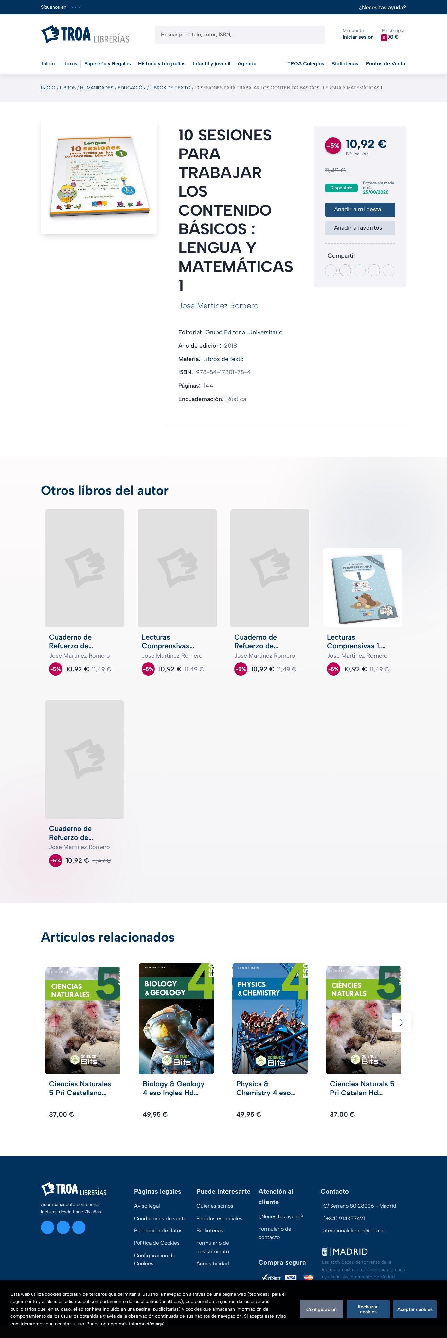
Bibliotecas (344, 64)
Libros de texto (170, 88)
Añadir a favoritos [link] (358, 227)
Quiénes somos (214, 1206)
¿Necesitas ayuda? (382, 7)
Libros (68, 88)
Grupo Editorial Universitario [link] (244, 332)
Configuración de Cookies (154, 1259)
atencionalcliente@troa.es (354, 1230)
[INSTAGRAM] (72, 7)
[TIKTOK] (79, 7)
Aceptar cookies (415, 1309)
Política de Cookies (157, 1243)
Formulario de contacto (275, 1233)
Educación (132, 88)
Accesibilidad (212, 1263)
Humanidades (96, 88)
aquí (160, 1324)
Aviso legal (147, 1206)
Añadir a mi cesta (357, 209)
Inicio (48, 88)
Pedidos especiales (219, 1218)
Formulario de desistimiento (212, 1247)
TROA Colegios (305, 64)
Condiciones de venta (160, 1218)
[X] (75, 7)
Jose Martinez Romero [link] (218, 305)
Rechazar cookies (368, 1309)
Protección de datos (158, 1230)
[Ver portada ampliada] (99, 176)
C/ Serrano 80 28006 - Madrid (359, 1206)
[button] (393, 34)
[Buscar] (314, 35)
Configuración (321, 1309)
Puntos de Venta (385, 64)
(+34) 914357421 (344, 1218)
